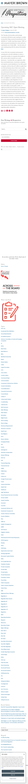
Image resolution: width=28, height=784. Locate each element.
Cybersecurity (4, 404)
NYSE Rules (3, 548)
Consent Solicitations (6, 386)
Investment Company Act (7, 511)
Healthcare (3, 489)
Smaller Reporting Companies (8, 652)
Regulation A (4, 596)
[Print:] (2, 111)
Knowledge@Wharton (6, 744)
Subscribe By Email (6, 134)
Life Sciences (4, 529)
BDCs (2, 354)
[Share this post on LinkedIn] (12, 111)
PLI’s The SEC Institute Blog (7, 747)
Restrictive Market (5, 625)
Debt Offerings (4, 410)
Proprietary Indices (5, 577)
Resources (3, 622)
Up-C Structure (4, 689)
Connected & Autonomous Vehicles (9, 383)
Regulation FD (4, 606)
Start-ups (3, 660)
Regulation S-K (4, 609)
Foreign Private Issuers (6, 479)
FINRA (2, 468)
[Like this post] (9, 111)
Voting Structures (5, 699)
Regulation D (4, 604)
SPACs (2, 657)
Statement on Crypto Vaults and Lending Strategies (13, 718)
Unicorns (3, 686)
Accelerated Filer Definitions (7, 331)
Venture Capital (4, 691)
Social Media (4, 654)
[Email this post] (5, 111)
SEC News (17, 32)
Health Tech (3, 487)
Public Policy (4, 588)
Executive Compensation (6, 452)
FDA (2, 460)
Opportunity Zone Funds (7, 550)
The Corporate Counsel (6, 749)
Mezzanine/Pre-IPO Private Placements (10, 537)
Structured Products (6, 670)
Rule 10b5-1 (4, 630)
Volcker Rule (4, 697)
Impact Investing (5, 500)
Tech (2, 678)
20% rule (3, 328)
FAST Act (3, 457)
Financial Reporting (5, 463)
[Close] (24, 754)
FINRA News (4, 471)
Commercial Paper (5, 378)
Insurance (3, 503)
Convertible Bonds (5, 388)
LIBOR (2, 527)
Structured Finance (5, 667)
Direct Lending (4, 420)
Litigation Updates (5, 532)
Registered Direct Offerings (7, 593)
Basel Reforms (4, 351)
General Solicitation (5, 484)
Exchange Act (4, 449)
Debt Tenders (4, 412)
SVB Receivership (5, 673)
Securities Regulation (6, 646)
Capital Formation (5, 367)
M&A (2, 535)
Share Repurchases (5, 649)
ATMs (2, 346)
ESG (2, 444)
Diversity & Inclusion (6, 428)
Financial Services (5, 465)
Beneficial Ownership (6, 356)
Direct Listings (4, 423)
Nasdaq (3, 543)
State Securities (4, 662)
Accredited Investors (6, 336)
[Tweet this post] (7, 111)
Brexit (2, 359)
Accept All (13, 771)
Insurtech (3, 505)
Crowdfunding (4, 402)
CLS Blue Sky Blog (5, 737)
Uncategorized (4, 683)
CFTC (2, 370)
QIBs (2, 590)
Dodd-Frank (4, 431)
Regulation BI (4, 601)
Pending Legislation (5, 553)
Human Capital (4, 497)
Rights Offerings (4, 628)
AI (1, 343)
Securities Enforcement (6, 641)
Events (2, 447)
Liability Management (6, 524)
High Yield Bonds (5, 492)
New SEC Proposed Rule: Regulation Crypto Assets (13, 707)
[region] (13, 767)
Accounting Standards (6, 333)
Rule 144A (3, 633)
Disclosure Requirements (10, 32)
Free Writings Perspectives (11, 120)
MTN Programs (4, 540)
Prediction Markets (5, 564)
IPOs (2, 519)
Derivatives (3, 415)
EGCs (2, 436)
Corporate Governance (6, 391)
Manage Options (13, 778)
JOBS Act (3, 521)
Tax (2, 675)
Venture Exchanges (5, 694)
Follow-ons (3, 476)
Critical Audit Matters (6, 399)
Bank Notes (3, 348)
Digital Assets (4, 418)
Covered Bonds (4, 394)
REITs (2, 614)
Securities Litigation (5, 644)
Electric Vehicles (4, 439)
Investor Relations (5, 516)
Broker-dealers (4, 362)
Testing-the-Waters (5, 681)
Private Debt (4, 569)
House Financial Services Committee (9, 495)
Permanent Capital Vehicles (7, 556)
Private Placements (5, 574)
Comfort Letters (4, 375)
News (2, 545)
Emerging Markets (5, 441)
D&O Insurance (4, 407)
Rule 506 (3, 636)
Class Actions (4, 372)
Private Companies (5, 566)
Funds (2, 481)
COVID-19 (3, 396)
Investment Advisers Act (7, 508)
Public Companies (5, 582)
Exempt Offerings (5, 455)
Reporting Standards (6, 617)
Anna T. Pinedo (5, 30)
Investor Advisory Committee (8, 513)
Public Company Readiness (7, 585)
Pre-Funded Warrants (6, 561)
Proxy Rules (3, 580)
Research (3, 620)
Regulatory (3, 612)
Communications (5, 380)
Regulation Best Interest (6, 598)
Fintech (2, 473)
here (2, 49)
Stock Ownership (5, 665)
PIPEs (2, 558)
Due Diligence (4, 433)
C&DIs (2, 364)
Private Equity (4, 572)
